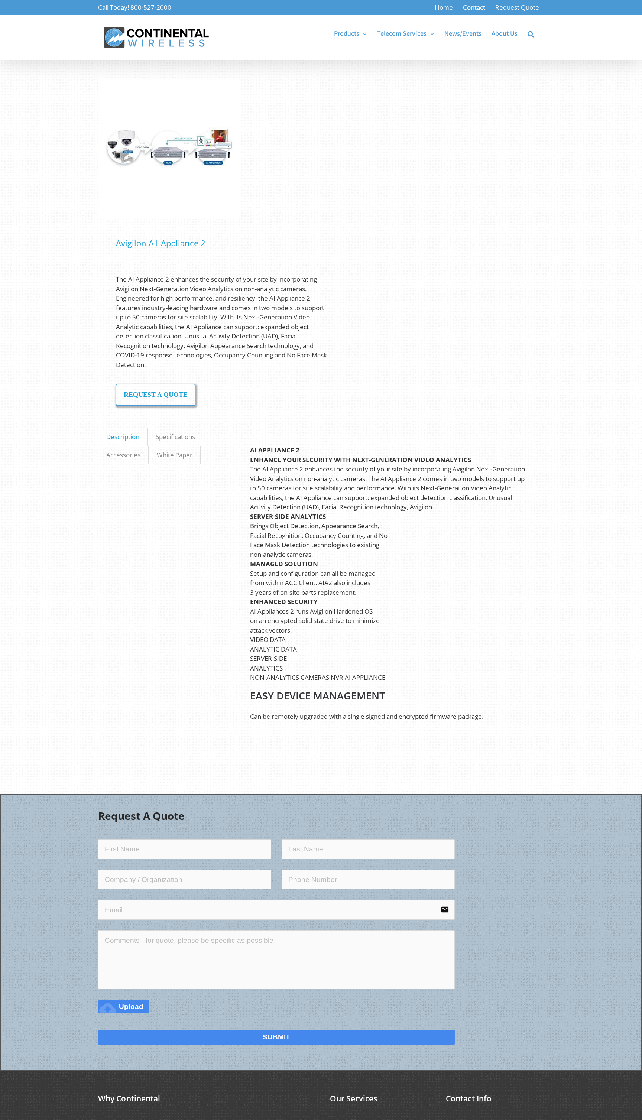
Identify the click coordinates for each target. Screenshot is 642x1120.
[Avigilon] (205, 149)
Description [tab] (122, 436)
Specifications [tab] (175, 436)
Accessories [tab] (123, 455)
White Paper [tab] (174, 455)
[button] (531, 33)
